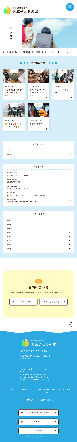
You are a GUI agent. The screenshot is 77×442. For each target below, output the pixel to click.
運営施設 (38, 430)
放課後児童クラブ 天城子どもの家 (35, 52)
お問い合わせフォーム (53, 301)
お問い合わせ (47, 400)
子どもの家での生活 (47, 391)
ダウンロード (64, 389)
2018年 (9, 249)
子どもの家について (30, 391)
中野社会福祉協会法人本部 (38, 412)
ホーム (13, 389)
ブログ (53, 52)
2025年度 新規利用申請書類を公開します (22, 200)
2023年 (9, 232)
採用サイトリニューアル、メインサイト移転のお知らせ (26, 194)
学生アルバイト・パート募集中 (17, 174)
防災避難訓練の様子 (14, 180)
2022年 (9, 236)
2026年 (9, 220)
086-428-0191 (25, 301)
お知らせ (10, 154)
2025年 (9, 224)
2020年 (9, 245)
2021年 (9, 241)
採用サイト (38, 421)
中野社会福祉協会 (11, 52)
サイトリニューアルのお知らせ (17, 187)
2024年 (9, 228)
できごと (10, 150)
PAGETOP (71, 325)
